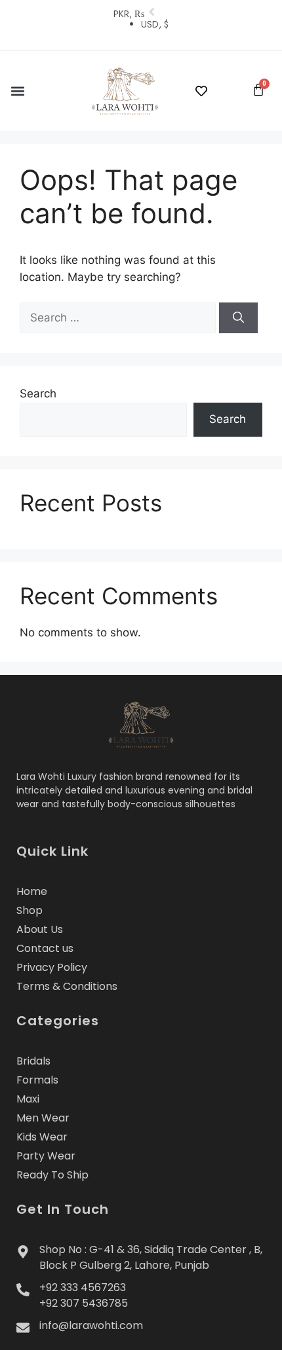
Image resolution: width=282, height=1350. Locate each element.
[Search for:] (119, 317)
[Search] (238, 318)
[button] (17, 90)
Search (38, 393)
